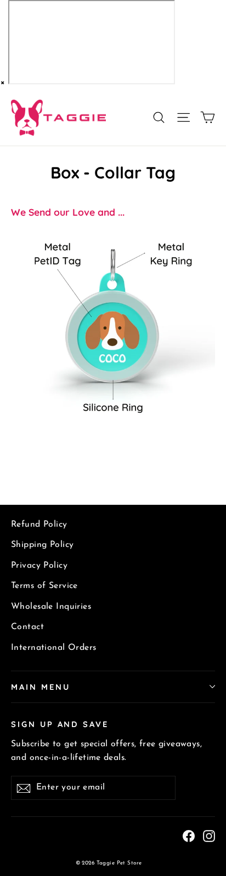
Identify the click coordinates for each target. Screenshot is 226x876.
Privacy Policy (39, 565)
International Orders (54, 647)
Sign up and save (60, 724)
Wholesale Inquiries (51, 606)
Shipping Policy (42, 544)
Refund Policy (39, 524)
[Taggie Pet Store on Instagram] (209, 835)
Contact (27, 627)
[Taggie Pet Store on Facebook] (189, 835)
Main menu (40, 687)
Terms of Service (44, 585)
